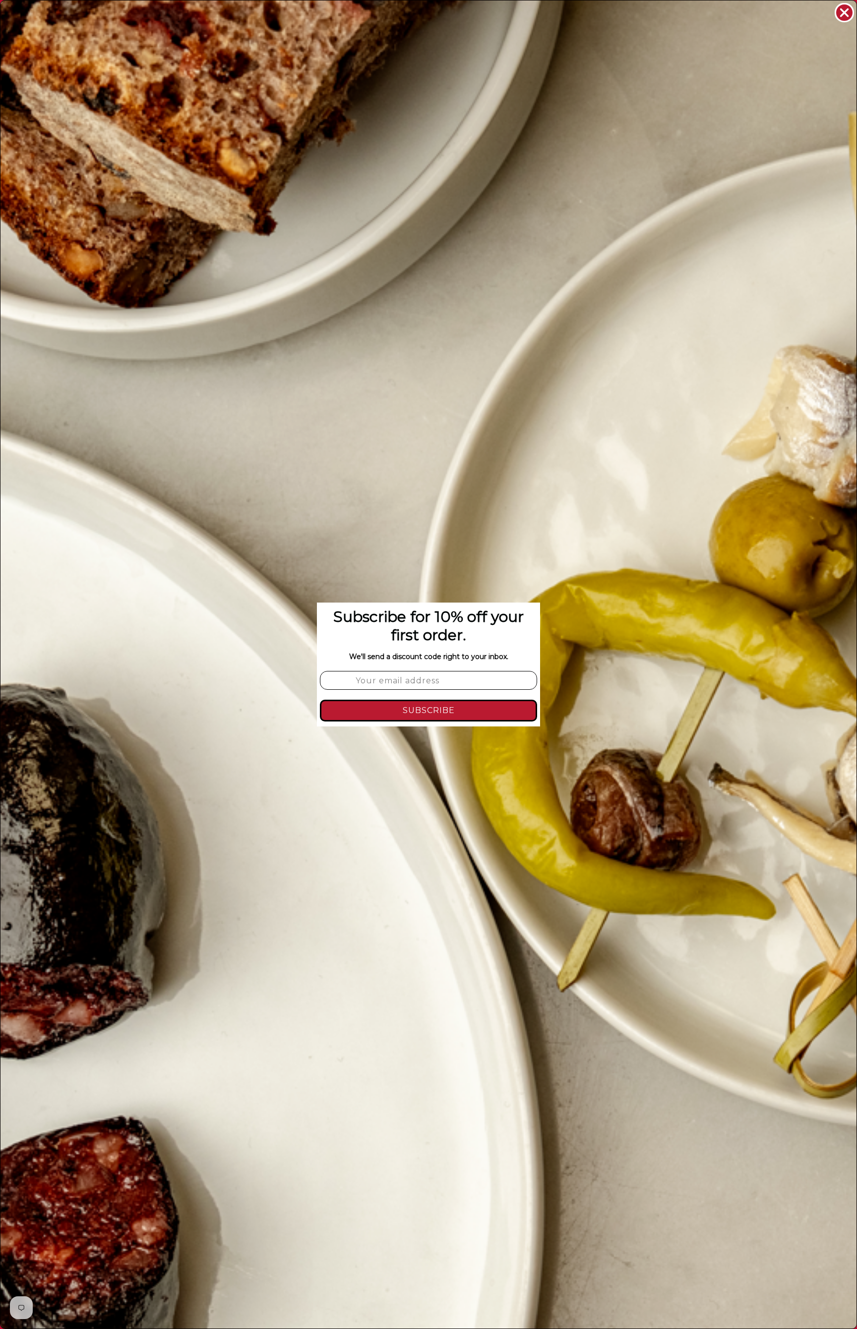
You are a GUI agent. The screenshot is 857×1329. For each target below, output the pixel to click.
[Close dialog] (844, 12)
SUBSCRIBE (429, 710)
